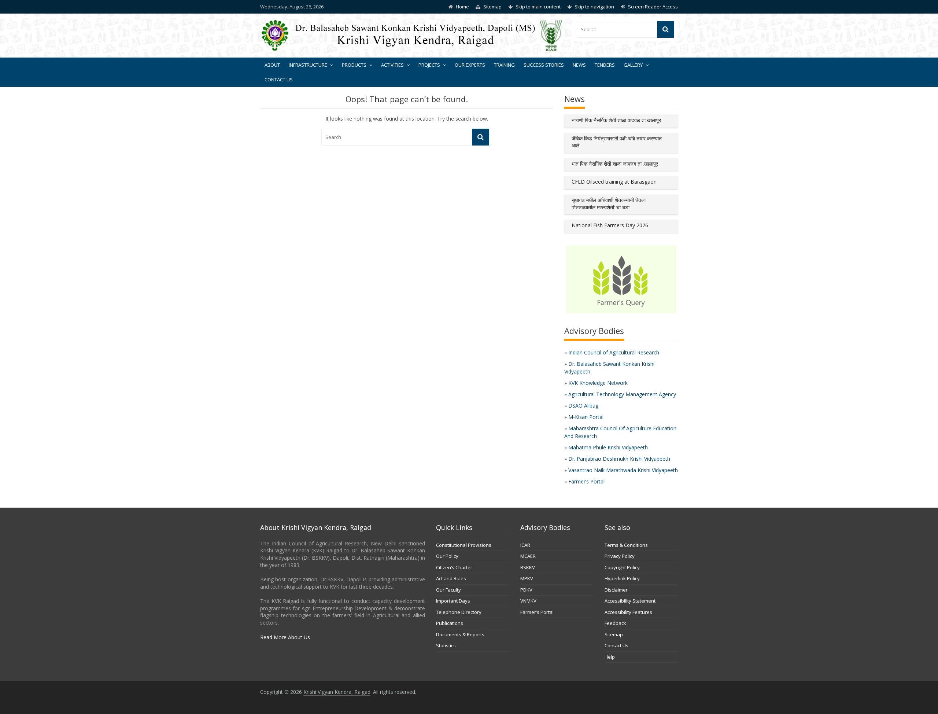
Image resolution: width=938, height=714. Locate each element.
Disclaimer (616, 589)
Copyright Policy (622, 567)
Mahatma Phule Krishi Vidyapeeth (608, 447)
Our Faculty (448, 589)
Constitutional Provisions (463, 545)
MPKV (526, 578)
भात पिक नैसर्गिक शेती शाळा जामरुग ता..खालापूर (615, 163)
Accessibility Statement (630, 600)
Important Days (453, 600)
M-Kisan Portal (585, 416)
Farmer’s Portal (586, 481)
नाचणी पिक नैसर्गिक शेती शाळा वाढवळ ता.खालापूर (616, 120)
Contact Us (279, 79)
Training (504, 65)
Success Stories (544, 65)
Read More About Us (285, 637)
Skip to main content (538, 6)
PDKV (526, 589)
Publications (449, 623)
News (579, 65)
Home (462, 6)
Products (354, 65)
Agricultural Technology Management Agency (622, 394)
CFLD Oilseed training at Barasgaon (614, 181)
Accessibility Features (628, 612)
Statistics (446, 645)
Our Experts (470, 65)
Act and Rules (451, 578)
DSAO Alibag (583, 405)
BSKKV (527, 567)
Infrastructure (308, 65)
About (272, 65)
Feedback (615, 623)
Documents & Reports (460, 634)
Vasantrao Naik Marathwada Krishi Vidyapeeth (623, 470)
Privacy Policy (620, 556)
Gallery (633, 65)
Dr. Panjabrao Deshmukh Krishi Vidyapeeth (619, 458)
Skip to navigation (594, 6)
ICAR (525, 545)
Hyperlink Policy (622, 578)
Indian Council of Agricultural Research (613, 352)
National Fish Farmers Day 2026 (610, 225)
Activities (392, 65)
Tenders (605, 65)
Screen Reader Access (653, 6)
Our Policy (447, 556)
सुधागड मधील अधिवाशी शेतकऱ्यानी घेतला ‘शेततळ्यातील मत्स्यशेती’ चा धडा (609, 203)
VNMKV (528, 600)
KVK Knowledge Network (598, 382)
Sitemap (492, 6)
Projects (429, 65)
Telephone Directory (458, 612)
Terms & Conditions (626, 545)
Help (610, 657)
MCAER (528, 556)
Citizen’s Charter (454, 567)
